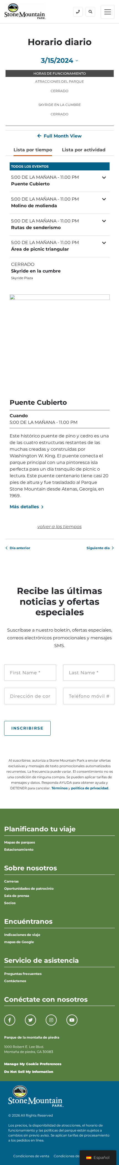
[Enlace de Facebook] (9, 1020)
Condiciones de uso (70, 1156)
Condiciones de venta (31, 1156)
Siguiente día (98, 548)
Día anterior (20, 548)
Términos (59, 788)
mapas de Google (19, 942)
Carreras (11, 881)
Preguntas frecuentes (23, 974)
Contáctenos (15, 981)
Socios (9, 903)
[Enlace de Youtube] (71, 1020)
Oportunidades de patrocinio (29, 888)
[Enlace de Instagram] (51, 1020)
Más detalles (25, 506)
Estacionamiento (18, 849)
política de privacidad (89, 788)
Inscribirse (27, 728)
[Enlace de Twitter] (30, 1020)
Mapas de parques (19, 842)
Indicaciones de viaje (22, 935)
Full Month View (62, 136)
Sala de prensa (16, 896)
